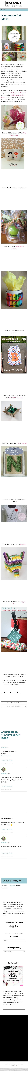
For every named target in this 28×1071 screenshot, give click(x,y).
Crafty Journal (22, 443)
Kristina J (23, 544)
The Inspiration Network (18, 93)
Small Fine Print (6, 756)
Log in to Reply (8, 760)
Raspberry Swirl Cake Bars (13, 706)
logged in (12, 885)
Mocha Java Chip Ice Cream (14, 702)
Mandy (3, 747)
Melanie (3, 773)
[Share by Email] (23, 691)
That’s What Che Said (15, 398)
